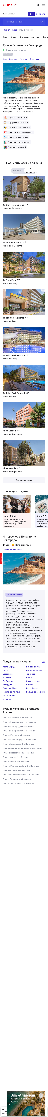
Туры (14, 30)
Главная (6, 30)
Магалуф (7, 699)
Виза (5, 59)
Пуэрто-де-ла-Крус (11, 692)
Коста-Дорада (9, 667)
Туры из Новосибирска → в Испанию (20, 753)
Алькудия (7, 685)
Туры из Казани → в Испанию (16, 735)
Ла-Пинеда (8, 681)
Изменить (40, 14)
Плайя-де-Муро (10, 688)
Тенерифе (30, 674)
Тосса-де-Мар (9, 695)
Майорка (7, 677)
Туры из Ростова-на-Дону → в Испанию (21, 766)
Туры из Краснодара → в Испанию (18, 744)
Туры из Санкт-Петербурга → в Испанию (21, 775)
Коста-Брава (32, 688)
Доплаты (13, 59)
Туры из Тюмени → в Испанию (17, 779)
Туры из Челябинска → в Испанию (18, 784)
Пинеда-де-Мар (33, 667)
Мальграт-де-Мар (34, 670)
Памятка (23, 59)
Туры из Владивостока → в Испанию (19, 722)
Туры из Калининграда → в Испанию (19, 740)
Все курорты (43, 662)
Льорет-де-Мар (33, 681)
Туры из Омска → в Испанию (16, 757)
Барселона (7, 674)
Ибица (29, 677)
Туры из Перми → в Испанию (16, 761)
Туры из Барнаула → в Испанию (17, 718)
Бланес (29, 685)
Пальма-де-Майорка (35, 692)
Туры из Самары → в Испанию (16, 770)
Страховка (34, 59)
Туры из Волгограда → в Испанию (18, 726)
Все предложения (24, 480)
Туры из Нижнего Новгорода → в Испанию (22, 748)
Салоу (5, 670)
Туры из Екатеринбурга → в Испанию (19, 731)
